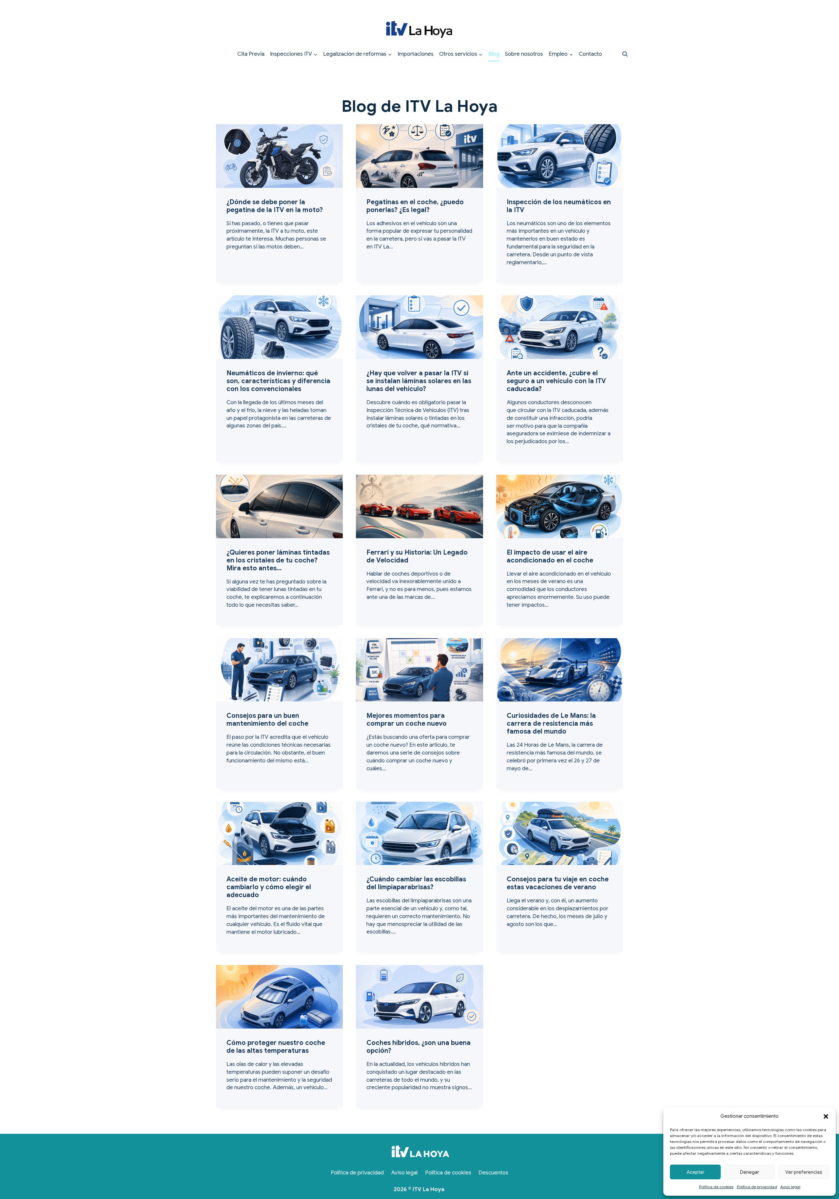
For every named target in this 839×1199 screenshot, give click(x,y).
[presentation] (279, 156)
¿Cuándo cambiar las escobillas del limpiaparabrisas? (416, 883)
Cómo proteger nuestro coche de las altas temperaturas (275, 1047)
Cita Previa (250, 53)
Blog (493, 53)
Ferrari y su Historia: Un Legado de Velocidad (417, 556)
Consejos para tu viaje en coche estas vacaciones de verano (558, 883)
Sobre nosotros (524, 53)
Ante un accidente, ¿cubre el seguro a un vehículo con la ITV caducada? (556, 381)
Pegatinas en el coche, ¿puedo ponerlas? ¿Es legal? (415, 206)
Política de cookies (716, 1186)
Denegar (749, 1172)
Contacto (590, 53)
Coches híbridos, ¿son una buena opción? (418, 1047)
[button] (826, 1116)
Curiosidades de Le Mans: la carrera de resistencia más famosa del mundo (551, 724)
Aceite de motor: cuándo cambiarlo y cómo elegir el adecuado (268, 887)
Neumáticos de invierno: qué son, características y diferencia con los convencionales (278, 381)
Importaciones (416, 53)
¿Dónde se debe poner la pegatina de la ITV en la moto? (274, 206)
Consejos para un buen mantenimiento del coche (267, 720)
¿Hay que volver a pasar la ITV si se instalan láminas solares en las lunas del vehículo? (418, 381)
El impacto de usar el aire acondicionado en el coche (550, 556)
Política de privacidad (757, 1186)
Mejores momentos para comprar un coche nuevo (406, 720)
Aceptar (695, 1172)
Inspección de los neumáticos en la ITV (559, 206)
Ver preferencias (803, 1172)
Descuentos (493, 1172)
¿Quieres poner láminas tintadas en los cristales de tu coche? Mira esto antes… (278, 560)
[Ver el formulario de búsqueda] (625, 54)
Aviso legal (790, 1186)
